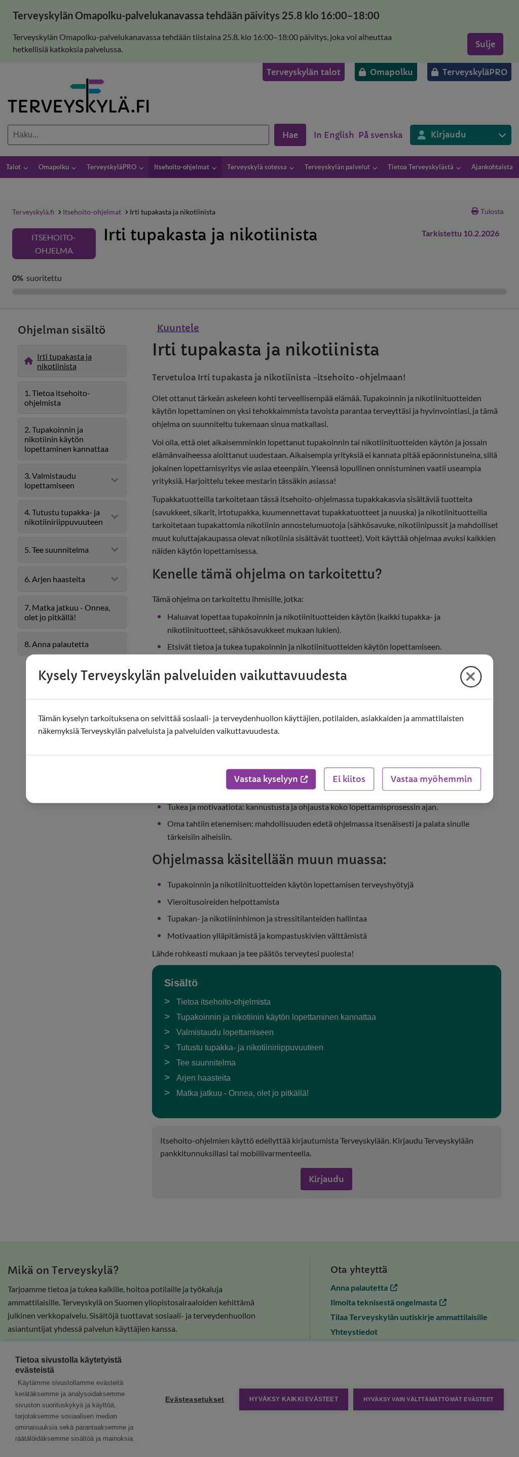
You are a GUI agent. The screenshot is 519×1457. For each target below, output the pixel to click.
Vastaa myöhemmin (431, 779)
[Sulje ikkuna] (471, 676)
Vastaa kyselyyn (266, 779)
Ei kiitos (348, 779)
